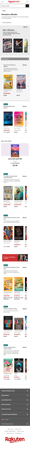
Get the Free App (6, 409)
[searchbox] (15, 5)
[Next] (28, 45)
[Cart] (27, 1)
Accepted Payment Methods (9, 414)
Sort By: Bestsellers (6, 22)
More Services (10, 433)
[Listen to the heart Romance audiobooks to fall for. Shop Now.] (15, 257)
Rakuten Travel (20, 431)
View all (25, 26)
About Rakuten (18, 433)
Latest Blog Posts (6, 400)
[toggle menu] (2, 1)
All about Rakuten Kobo (8, 390)
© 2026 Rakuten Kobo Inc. (7, 424)
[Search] (27, 5)
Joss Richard (16, 163)
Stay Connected (5, 404)
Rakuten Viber (18, 429)
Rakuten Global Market (10, 431)
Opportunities (5, 395)
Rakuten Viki (10, 429)
